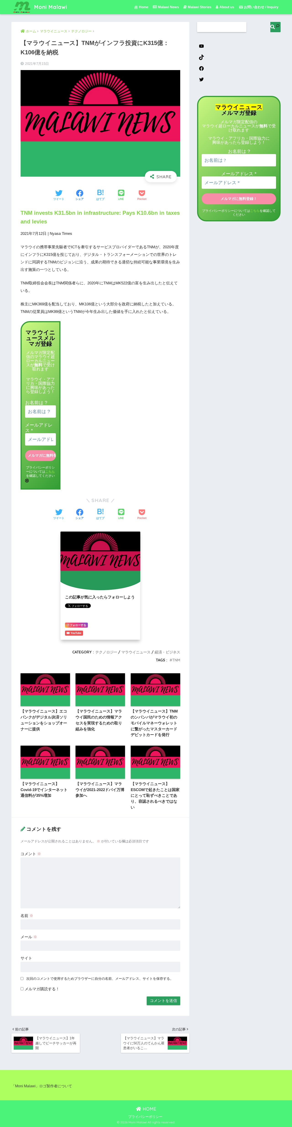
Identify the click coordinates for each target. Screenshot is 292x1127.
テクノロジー (106, 652)
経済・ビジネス (167, 652)
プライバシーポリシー (145, 1117)
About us (226, 7)
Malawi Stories (199, 7)
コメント (31, 854)
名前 (27, 916)
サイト (26, 958)
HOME (148, 1109)
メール (29, 937)
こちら (50, 471)
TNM (176, 660)
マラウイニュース (136, 652)
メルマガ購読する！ (41, 989)
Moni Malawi (49, 7)
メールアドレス (238, 173)
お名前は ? (36, 402)
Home (143, 7)
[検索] (275, 27)
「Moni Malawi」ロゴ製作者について (41, 1086)
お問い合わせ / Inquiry (261, 7)
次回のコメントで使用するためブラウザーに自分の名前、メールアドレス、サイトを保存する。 (99, 978)
